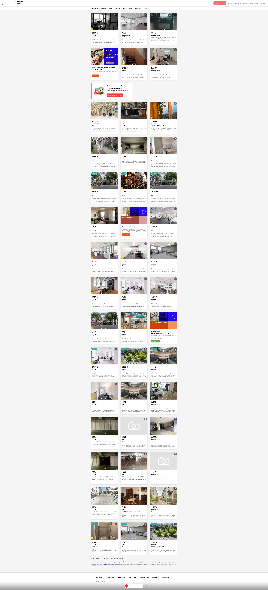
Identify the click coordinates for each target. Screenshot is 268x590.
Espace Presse (165, 577)
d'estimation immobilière (95, 565)
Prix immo (251, 3)
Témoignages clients (144, 577)
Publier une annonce (220, 3)
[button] (101, 29)
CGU (129, 577)
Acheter (230, 3)
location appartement (107, 562)
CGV (135, 577)
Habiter (257, 3)
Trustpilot (118, 581)
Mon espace (263, 3)
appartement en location (109, 564)
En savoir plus (126, 234)
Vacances (245, 3)
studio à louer (117, 564)
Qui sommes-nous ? (110, 577)
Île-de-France (105, 558)
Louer (239, 3)
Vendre (235, 3)
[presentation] (92, 22)
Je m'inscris (95, 75)
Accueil (92, 558)
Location (98, 558)
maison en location (100, 564)
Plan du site (99, 577)
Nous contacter (121, 577)
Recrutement (155, 577)
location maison (99, 562)
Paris (111, 558)
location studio (116, 562)
